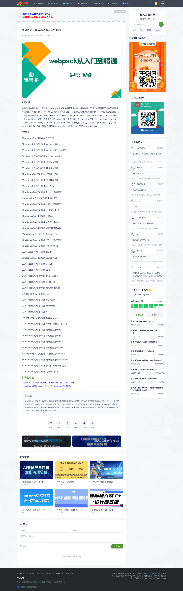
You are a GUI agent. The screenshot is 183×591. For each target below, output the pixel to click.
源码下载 (68, 3)
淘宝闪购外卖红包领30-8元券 (38, 17)
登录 (162, 3)
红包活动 (161, 382)
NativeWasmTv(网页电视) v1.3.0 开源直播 (153, 228)
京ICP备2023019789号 (30, 587)
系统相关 (161, 325)
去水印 (157, 30)
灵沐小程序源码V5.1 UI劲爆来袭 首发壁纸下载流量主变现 (148, 389)
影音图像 (161, 355)
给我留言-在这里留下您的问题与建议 (151, 261)
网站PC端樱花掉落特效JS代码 (144, 369)
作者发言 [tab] (155, 315)
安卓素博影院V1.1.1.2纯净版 (143, 351)
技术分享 (39, 3)
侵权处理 (20, 573)
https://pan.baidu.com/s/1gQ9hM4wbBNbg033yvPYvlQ (48, 382)
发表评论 (117, 546)
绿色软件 (54, 3)
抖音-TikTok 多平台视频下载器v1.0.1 (151, 178)
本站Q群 (50, 573)
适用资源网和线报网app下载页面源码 (147, 360)
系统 (141, 30)
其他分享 (161, 345)
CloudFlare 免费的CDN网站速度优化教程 (153, 212)
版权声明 (30, 573)
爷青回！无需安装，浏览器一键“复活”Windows (155, 245)
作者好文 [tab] (139, 315)
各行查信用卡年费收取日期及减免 (146, 342)
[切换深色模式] (156, 3)
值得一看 (113, 3)
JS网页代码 (160, 373)
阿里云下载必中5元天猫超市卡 (145, 378)
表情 (24, 546)
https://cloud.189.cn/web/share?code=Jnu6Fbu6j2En (46, 386)
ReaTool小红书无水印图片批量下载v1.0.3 (148, 331)
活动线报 (83, 3)
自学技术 (98, 3)
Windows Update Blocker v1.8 (145, 321)
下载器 (149, 30)
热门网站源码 (159, 364)
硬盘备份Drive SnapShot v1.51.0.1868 (152, 162)
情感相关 (161, 394)
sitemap (69, 573)
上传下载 (161, 336)
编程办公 (38, 35)
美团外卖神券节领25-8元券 (36, 14)
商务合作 (40, 573)
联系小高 (59, 573)
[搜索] (150, 3)
